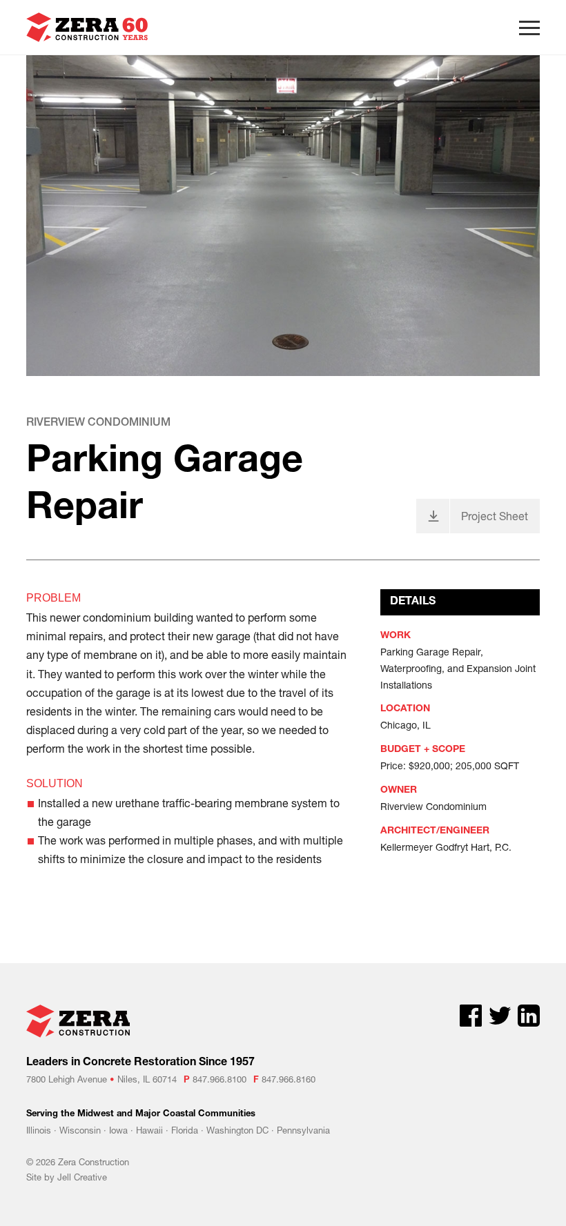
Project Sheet (494, 515)
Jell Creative (82, 1177)
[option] (283, 215)
